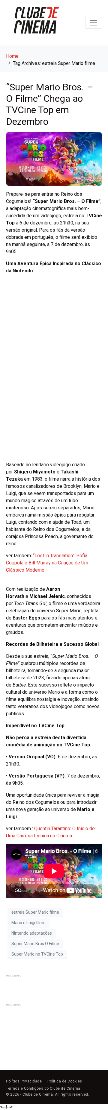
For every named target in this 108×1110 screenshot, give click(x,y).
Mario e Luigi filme (28, 922)
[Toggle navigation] (93, 23)
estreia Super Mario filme (35, 912)
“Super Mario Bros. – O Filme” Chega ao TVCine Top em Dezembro (49, 104)
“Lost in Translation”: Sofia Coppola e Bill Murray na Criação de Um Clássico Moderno (47, 563)
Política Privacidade (24, 1081)
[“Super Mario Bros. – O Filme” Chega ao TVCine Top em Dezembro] (54, 158)
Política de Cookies (64, 1081)
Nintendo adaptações (31, 933)
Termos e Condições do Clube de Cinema (43, 1088)
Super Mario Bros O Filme (35, 943)
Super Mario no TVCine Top (37, 954)
